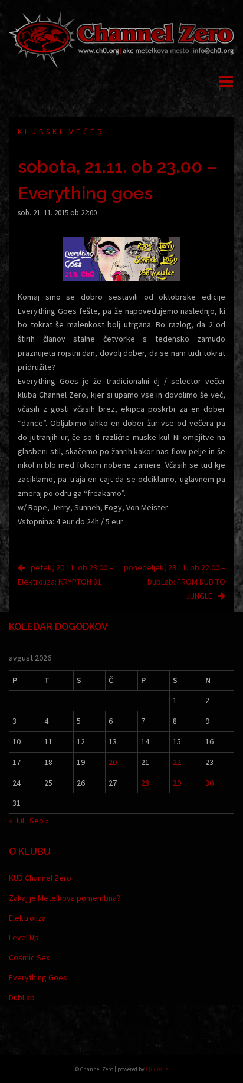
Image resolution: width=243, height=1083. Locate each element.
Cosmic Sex (29, 957)
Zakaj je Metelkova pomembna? (64, 897)
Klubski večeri (64, 132)
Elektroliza (27, 918)
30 (209, 782)
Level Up (24, 937)
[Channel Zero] (121, 39)
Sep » (39, 820)
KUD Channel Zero (40, 877)
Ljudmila (157, 1069)
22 (177, 762)
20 (113, 762)
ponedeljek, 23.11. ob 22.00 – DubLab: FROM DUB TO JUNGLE (174, 581)
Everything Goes (38, 977)
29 (177, 782)
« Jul (16, 820)
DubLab (22, 997)
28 (145, 782)
